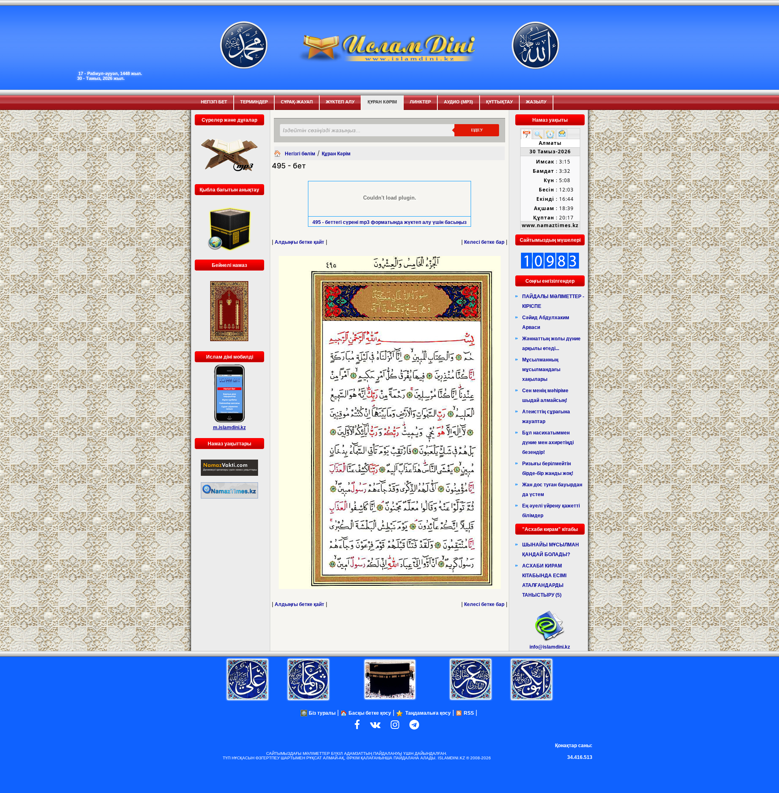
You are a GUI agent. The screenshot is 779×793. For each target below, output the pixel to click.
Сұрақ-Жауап (297, 101)
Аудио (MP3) (458, 101)
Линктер (420, 101)
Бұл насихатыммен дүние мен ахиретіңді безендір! (548, 442)
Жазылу (536, 101)
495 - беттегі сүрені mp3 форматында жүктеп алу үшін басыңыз (389, 222)
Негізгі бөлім (300, 154)
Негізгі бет (214, 101)
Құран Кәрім (382, 101)
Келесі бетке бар (484, 242)
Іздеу (477, 130)
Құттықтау (499, 101)
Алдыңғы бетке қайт (299, 242)
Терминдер (254, 101)
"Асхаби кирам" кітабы (550, 529)
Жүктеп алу (340, 101)
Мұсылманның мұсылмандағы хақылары (541, 369)
